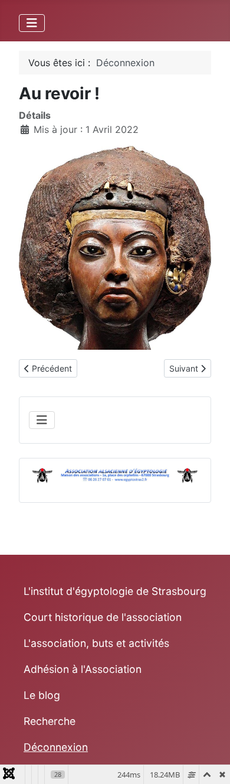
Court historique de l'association (103, 617)
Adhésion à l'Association (83, 669)
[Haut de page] (209, 762)
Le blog (42, 695)
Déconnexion (56, 747)
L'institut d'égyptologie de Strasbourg (115, 591)
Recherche (49, 721)
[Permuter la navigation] (32, 23)
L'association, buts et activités (96, 643)
